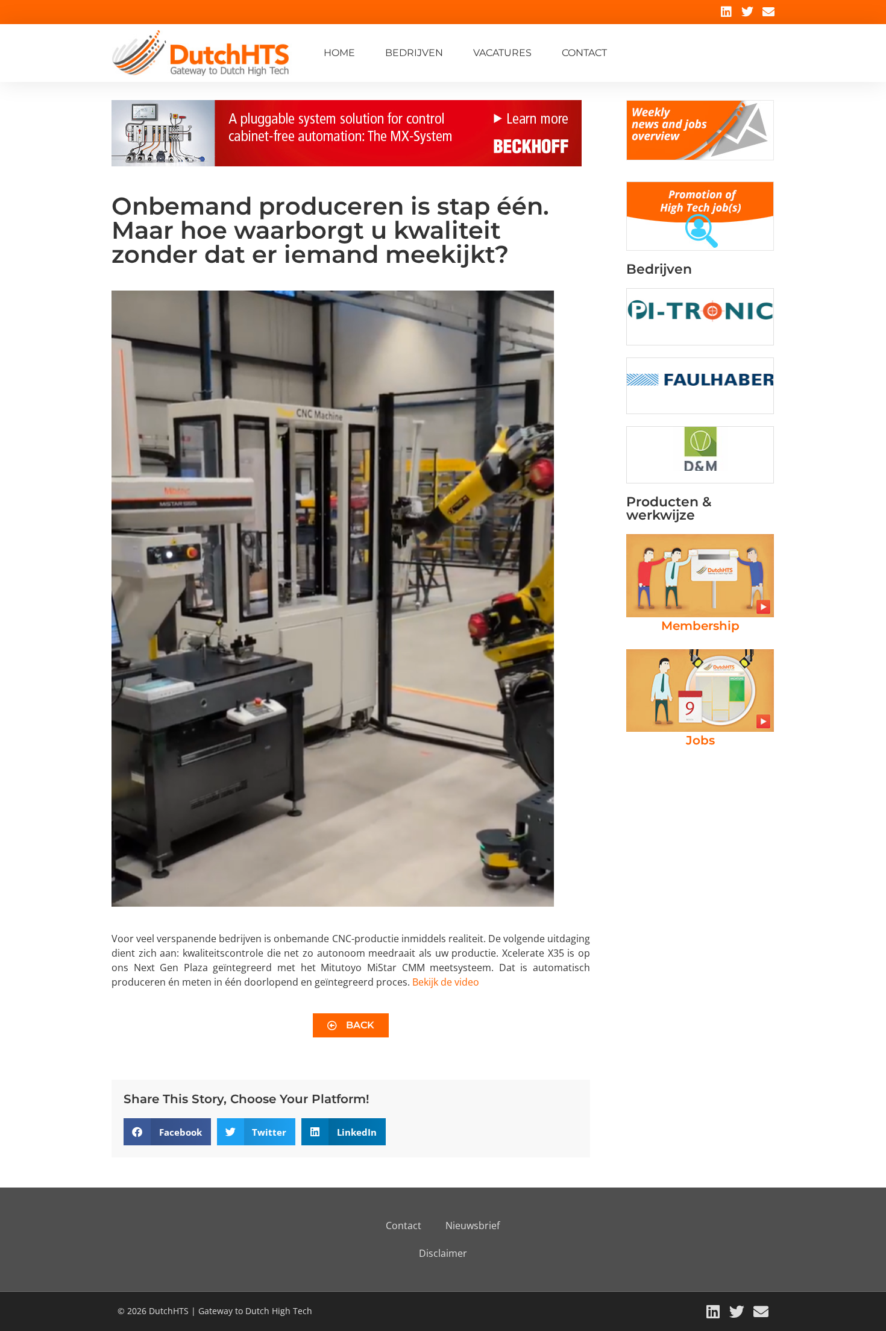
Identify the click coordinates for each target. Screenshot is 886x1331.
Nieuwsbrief (472, 1225)
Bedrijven (414, 52)
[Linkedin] (726, 12)
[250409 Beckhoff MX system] (347, 162)
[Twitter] (747, 12)
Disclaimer (443, 1253)
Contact (584, 52)
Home (339, 52)
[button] (167, 1131)
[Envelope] (768, 12)
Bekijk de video (445, 982)
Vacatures (502, 52)
